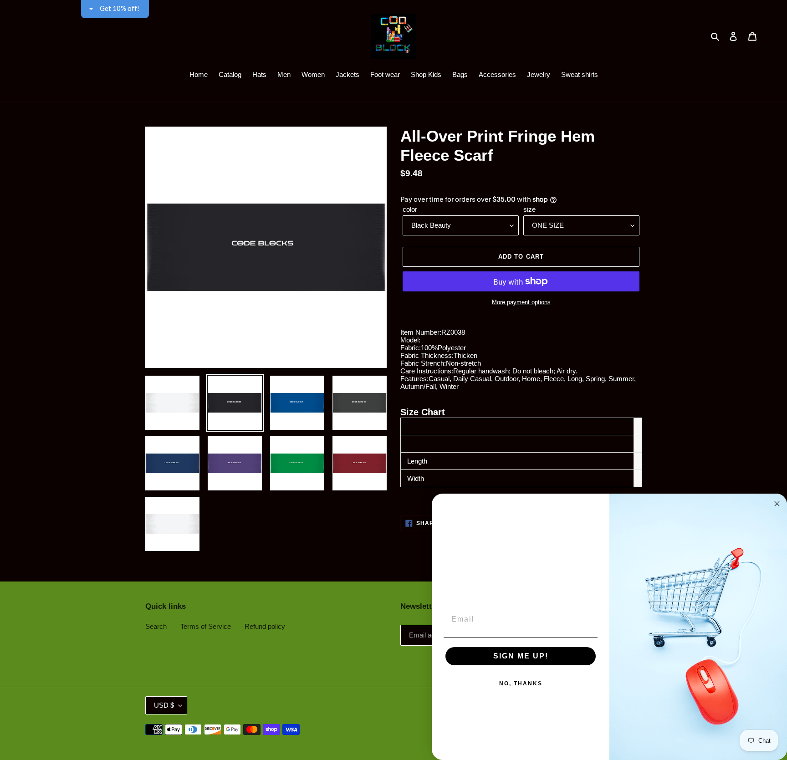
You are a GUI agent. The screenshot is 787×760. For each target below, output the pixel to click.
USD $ (164, 705)
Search (156, 626)
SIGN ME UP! (520, 656)
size (529, 209)
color (410, 209)
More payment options (521, 302)
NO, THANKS (520, 683)
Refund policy (265, 626)
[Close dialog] (777, 503)
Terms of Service (205, 626)
